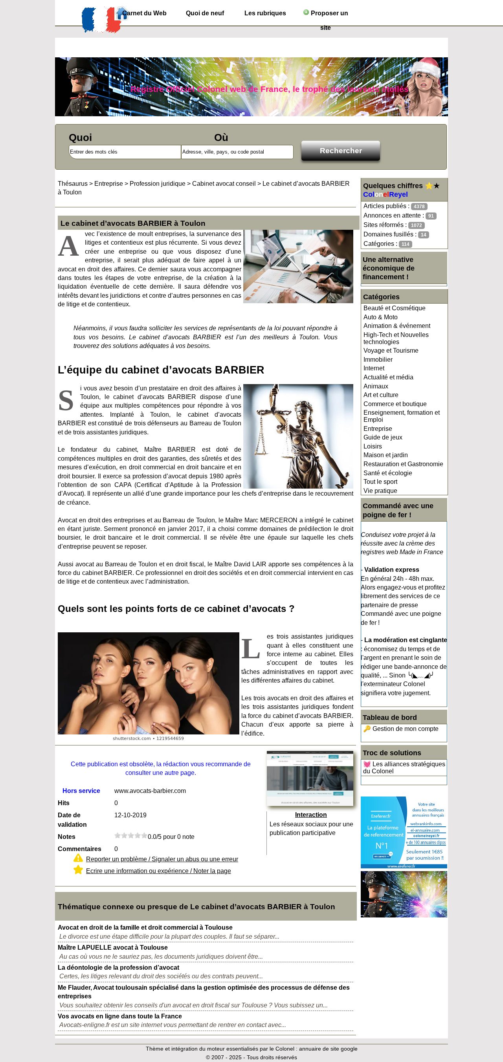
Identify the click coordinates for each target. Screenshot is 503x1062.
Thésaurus (73, 183)
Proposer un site (328, 15)
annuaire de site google (328, 1049)
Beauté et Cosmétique (394, 308)
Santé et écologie (387, 473)
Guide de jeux (382, 437)
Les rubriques (265, 13)
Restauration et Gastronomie (403, 464)
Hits (64, 803)
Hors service (81, 790)
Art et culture (380, 395)
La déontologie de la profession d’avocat (118, 967)
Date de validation (72, 820)
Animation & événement (396, 325)
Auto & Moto (380, 317)
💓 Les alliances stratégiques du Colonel (404, 768)
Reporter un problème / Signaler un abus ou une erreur (162, 859)
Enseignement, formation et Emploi (401, 416)
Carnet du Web (144, 13)
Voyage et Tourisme (391, 350)
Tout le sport (380, 481)
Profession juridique (157, 183)
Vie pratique (380, 490)
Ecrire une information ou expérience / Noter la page (158, 871)
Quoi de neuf (205, 13)
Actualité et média (388, 377)
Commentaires (79, 849)
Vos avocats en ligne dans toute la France (120, 1016)
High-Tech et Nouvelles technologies (396, 338)
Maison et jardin (385, 455)
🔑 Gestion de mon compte (401, 728)
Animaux (375, 386)
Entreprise (377, 428)
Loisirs (372, 446)
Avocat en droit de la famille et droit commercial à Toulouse (145, 927)
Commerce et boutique (395, 404)
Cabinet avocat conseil (224, 183)
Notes (66, 836)
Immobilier (378, 359)
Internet (373, 368)
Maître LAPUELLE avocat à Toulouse (113, 947)
